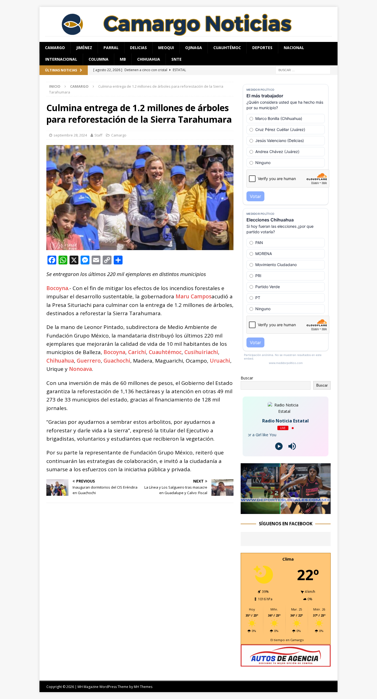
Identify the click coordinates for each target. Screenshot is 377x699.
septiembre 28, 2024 (70, 135)
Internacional (61, 59)
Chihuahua (148, 59)
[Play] (278, 446)
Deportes (262, 47)
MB (123, 59)
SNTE (176, 59)
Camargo (55, 47)
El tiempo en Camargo (287, 640)
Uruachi (220, 360)
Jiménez (84, 47)
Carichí (137, 352)
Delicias (138, 47)
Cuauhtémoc (227, 47)
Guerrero (89, 360)
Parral (111, 47)
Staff (98, 135)
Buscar (247, 378)
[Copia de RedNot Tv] (286, 510)
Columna (98, 59)
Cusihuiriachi (201, 352)
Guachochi (116, 360)
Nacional (294, 47)
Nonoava (80, 369)
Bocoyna (57, 288)
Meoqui (166, 47)
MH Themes (143, 686)
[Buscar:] (303, 69)
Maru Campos (193, 296)
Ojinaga (193, 47)
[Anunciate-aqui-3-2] (286, 663)
